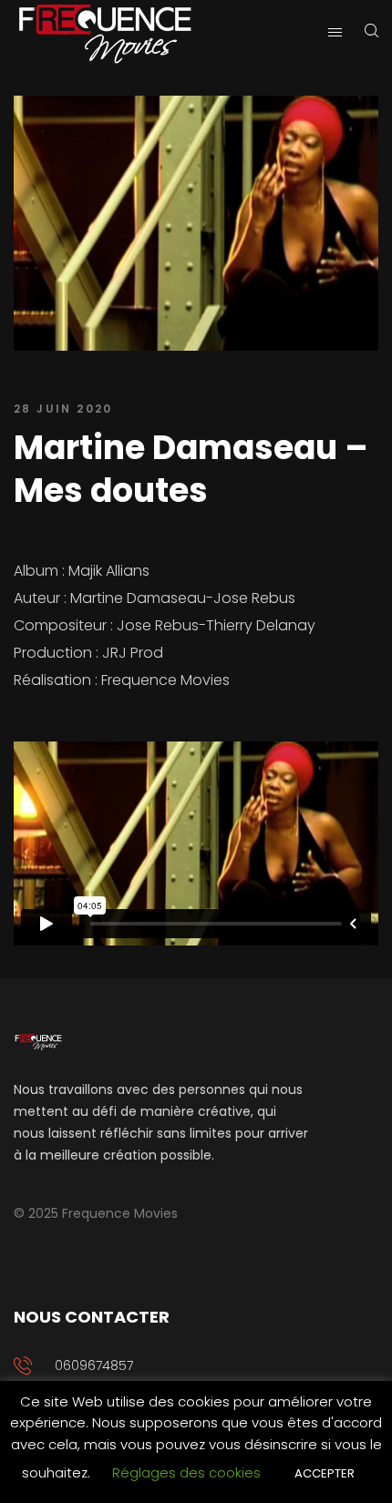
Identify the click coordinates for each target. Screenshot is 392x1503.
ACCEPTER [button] (324, 1473)
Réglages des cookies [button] (186, 1472)
